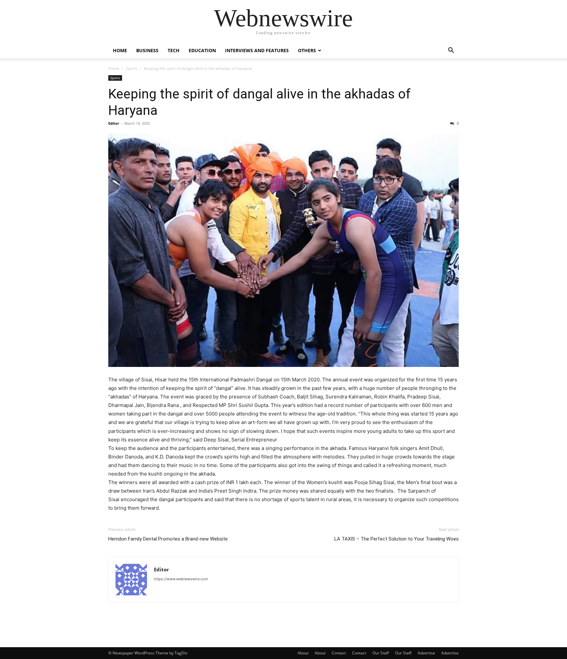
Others (307, 50)
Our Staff (380, 653)
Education (202, 50)
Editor (113, 123)
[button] (451, 51)
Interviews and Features (257, 50)
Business (147, 50)
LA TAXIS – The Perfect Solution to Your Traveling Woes (396, 539)
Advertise (426, 653)
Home (120, 50)
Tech (173, 50)
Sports (131, 68)
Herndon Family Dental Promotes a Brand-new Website (168, 539)
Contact (339, 653)
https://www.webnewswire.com (181, 579)
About (303, 653)
